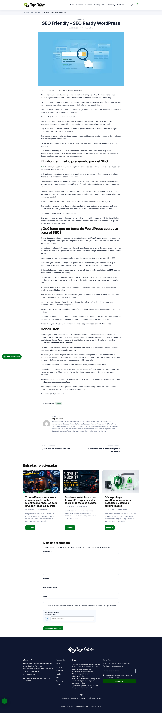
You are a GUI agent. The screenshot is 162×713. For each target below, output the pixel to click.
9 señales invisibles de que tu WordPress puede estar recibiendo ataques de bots (80, 500)
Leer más (30, 528)
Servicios (79, 5)
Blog (103, 5)
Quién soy (111, 5)
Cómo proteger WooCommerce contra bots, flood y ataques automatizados (118, 501)
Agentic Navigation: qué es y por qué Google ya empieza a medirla (85, 687)
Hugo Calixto (89, 28)
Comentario (48, 551)
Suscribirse (119, 681)
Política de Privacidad (78, 698)
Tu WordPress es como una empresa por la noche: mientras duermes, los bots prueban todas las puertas (41, 501)
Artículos (37, 12)
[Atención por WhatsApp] (4, 701)
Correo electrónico (50, 587)
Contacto (120, 5)
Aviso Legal (65, 698)
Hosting (97, 5)
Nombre (47, 578)
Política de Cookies (94, 698)
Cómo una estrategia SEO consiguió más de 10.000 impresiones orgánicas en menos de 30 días (86, 681)
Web (45, 596)
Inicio (72, 5)
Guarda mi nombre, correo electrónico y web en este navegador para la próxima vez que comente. (81, 606)
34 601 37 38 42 (31, 675)
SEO (42, 167)
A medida (88, 5)
